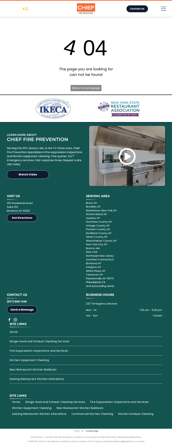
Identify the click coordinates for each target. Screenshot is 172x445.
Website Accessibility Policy (129, 437)
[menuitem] (86, 332)
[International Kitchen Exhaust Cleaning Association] (53, 109)
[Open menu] (163, 8)
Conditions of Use (81, 437)
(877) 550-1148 (17, 301)
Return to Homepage (86, 88)
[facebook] (9, 320)
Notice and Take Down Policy (103, 437)
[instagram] (15, 320)
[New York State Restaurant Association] (119, 109)
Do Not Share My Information (59, 437)
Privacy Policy (37, 437)
